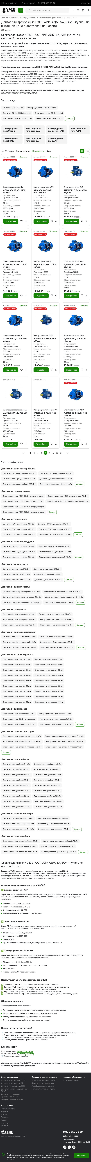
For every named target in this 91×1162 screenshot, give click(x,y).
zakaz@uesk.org (70, 1136)
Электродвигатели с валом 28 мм (17, 670)
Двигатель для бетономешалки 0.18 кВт (56, 637)
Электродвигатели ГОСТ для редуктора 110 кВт (67, 496)
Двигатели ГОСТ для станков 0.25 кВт (18, 529)
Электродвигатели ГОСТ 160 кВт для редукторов (67, 501)
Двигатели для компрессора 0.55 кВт (18, 829)
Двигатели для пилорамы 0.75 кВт (59, 602)
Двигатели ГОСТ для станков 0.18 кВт (53, 524)
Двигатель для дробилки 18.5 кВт (16, 775)
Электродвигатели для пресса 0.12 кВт (19, 614)
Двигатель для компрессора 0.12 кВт (18, 818)
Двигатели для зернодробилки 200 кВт (19, 484)
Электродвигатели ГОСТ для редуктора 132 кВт (23, 501)
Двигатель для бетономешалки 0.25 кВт (19, 642)
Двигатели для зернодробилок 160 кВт (56, 484)
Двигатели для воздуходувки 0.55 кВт (19, 557)
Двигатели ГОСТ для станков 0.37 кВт (55, 529)
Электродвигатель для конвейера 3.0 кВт (58, 852)
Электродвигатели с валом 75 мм (17, 691)
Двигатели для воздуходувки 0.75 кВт (55, 557)
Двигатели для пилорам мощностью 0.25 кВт (63, 592)
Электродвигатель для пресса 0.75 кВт (56, 625)
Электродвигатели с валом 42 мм (49, 675)
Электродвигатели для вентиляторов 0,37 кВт (22, 741)
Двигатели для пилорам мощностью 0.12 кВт (21, 592)
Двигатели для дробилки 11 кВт (16, 769)
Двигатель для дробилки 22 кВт (48, 775)
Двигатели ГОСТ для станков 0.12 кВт (18, 524)
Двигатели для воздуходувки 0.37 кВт (55, 552)
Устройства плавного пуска (43, 1089)
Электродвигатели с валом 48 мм (17, 681)
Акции (3, 1120)
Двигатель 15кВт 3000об (13, 108)
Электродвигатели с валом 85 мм (49, 697)
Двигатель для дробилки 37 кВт (47, 780)
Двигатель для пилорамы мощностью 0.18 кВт (22, 597)
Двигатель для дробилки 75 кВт (16, 791)
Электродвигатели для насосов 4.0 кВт (19, 724)
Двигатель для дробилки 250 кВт (16, 807)
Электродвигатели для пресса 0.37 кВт (56, 619)
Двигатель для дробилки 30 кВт (16, 780)
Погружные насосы (71, 1080)
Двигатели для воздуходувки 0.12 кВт (18, 546)
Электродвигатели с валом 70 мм (49, 691)
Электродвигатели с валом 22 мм (16, 665)
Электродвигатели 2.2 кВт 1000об (49, 113)
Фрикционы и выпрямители (43, 1083)
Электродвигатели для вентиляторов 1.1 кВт (64, 747)
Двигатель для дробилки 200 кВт (48, 801)
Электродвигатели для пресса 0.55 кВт (19, 625)
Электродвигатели (9, 1077)
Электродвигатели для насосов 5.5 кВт (56, 724)
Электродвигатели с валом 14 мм (48, 659)
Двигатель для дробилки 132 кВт (47, 796)
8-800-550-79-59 (25, 1051)
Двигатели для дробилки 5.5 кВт (16, 764)
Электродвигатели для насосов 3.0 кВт (55, 719)
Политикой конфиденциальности (55, 1156)
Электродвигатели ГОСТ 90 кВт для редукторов (23, 496)
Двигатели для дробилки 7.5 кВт (47, 764)
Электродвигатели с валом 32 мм (49, 670)
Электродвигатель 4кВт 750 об (49, 118)
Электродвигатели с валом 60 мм (17, 686)
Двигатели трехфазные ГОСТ (13, 1080)
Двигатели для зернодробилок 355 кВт (56, 473)
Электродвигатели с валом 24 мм (49, 665)
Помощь (4, 1117)
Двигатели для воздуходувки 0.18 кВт (54, 546)
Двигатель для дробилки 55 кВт (47, 785)
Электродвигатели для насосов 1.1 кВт (18, 714)
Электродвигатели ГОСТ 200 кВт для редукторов (23, 507)
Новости (4, 1123)
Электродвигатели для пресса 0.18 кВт (55, 614)
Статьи (4, 1114)
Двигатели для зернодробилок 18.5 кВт (19, 473)
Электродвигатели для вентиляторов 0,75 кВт (22, 747)
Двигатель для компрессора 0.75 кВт (53, 829)
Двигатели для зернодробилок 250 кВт (55, 479)
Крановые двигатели (9, 1097)
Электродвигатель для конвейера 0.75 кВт (60, 841)
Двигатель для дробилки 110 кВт (16, 796)
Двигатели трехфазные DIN (12, 1083)
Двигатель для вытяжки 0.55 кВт (16, 580)
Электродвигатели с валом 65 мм (49, 686)
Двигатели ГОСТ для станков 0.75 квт (55, 535)
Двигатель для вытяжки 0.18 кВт (47, 569)
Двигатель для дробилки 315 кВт (48, 807)
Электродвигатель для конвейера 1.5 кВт (57, 846)
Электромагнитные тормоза (43, 1080)
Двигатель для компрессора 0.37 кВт (53, 824)
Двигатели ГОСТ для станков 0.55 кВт (19, 535)
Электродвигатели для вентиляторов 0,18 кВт (22, 736)
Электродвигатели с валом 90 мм (17, 702)
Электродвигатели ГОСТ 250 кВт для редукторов (23, 512)
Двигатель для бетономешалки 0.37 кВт (56, 642)
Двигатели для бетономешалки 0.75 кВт (57, 647)
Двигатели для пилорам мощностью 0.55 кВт (64, 597)
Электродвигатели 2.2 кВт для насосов (19, 719)
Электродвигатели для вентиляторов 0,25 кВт (64, 736)
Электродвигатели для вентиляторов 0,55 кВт (65, 741)
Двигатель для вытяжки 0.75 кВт (47, 580)
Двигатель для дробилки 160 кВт (16, 801)
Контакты (5, 1126)
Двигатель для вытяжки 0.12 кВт (16, 569)
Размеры (4, 1111)
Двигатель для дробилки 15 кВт (46, 769)
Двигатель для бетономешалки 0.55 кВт (19, 647)
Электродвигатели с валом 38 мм (17, 675)
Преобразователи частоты (43, 1086)
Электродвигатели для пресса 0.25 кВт (19, 619)
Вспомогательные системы (44, 1077)
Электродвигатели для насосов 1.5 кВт (55, 714)
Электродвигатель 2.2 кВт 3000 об (41, 108)
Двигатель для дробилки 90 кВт (47, 791)
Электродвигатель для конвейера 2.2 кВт (20, 852)
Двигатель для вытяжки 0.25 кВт (16, 574)
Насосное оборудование (74, 1077)
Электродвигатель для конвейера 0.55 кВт (20, 841)
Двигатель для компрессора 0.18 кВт (52, 818)
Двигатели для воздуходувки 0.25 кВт (19, 552)
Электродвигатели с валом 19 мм (16, 659)
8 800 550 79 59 (73, 1131)
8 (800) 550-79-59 (46, 3)
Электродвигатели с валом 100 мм (49, 702)
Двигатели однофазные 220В (13, 1086)
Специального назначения (12, 1100)
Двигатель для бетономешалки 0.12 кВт (19, 637)
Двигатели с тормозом (10, 1094)
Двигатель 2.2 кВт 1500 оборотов (17, 113)
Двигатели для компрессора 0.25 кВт (18, 824)
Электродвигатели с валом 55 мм (49, 681)
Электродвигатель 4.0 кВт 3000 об (17, 118)
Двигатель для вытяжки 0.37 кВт (47, 574)
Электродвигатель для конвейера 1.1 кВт (19, 846)
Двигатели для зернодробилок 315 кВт (19, 479)
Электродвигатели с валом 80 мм (17, 697)
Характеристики (8, 1109)
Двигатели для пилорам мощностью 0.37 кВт (21, 602)
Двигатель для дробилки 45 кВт (16, 785)
